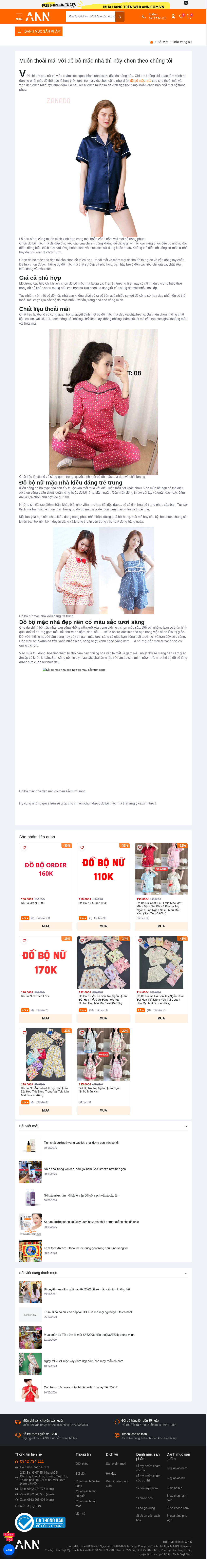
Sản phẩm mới (116, 1463)
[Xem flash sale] (9, 1536)
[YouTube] (39, 1506)
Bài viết (162, 42)
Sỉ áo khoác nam (178, 1508)
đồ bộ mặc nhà (140, 80)
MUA (46, 926)
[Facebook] (28, 1506)
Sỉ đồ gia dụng (145, 1508)
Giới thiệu (82, 1463)
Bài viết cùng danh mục (38, 1273)
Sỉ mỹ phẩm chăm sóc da (148, 1468)
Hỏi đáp (111, 1473)
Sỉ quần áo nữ (176, 1478)
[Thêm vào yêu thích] (24, 848)
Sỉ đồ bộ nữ (174, 1488)
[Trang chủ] (151, 42)
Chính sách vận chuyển (86, 1493)
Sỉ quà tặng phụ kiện (177, 1518)
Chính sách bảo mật (86, 1503)
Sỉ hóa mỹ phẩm (147, 1488)
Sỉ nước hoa (144, 1498)
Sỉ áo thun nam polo (176, 1498)
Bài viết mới (28, 1126)
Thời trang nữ (182, 42)
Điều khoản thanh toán (117, 1483)
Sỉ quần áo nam (177, 1468)
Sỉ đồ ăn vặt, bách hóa (148, 1518)
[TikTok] (33, 1506)
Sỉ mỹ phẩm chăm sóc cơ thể (148, 1478)
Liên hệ (80, 1513)
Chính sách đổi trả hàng (88, 1483)
